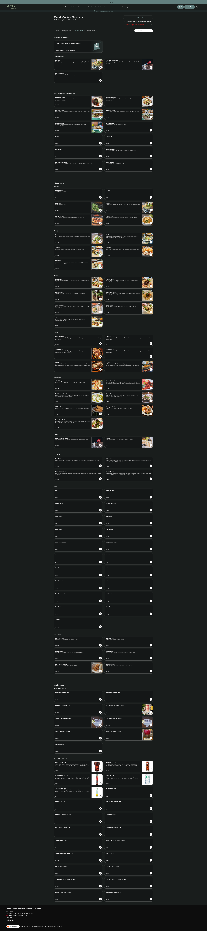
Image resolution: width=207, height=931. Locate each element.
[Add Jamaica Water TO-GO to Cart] (100, 847)
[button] (64, 31)
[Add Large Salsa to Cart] (151, 523)
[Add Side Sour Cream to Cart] (151, 601)
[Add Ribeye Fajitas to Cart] (151, 356)
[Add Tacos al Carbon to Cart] (100, 312)
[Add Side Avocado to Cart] (151, 588)
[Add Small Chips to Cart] (100, 536)
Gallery (73, 7)
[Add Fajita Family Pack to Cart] (100, 478)
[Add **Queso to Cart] (151, 197)
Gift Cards (98, 7)
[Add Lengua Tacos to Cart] (100, 299)
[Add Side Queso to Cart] (100, 575)
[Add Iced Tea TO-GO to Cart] (100, 808)
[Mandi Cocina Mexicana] (11, 7)
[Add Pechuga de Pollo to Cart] (151, 414)
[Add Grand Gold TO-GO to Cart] (100, 751)
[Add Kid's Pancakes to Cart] (151, 169)
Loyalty (90, 7)
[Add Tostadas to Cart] (100, 254)
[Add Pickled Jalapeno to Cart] (100, 562)
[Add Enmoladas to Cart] (151, 401)
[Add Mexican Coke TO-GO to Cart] (100, 782)
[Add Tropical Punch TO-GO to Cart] (151, 873)
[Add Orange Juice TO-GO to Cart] (100, 873)
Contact (106, 7)
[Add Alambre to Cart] (100, 369)
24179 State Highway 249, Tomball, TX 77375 (19, 913)
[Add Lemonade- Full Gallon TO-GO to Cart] (151, 834)
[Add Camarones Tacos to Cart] (151, 299)
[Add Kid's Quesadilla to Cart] (100, 80)
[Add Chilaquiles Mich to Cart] (100, 104)
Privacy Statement (37, 926)
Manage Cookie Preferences (53, 926)
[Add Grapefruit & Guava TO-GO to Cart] (151, 899)
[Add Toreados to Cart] (151, 613)
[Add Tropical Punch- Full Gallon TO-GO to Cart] (151, 886)
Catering (125, 7)
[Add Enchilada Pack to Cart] (151, 478)
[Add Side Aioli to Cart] (100, 613)
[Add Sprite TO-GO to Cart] (151, 782)
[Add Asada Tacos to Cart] (151, 312)
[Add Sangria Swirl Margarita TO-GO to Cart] (151, 712)
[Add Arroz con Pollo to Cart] (151, 645)
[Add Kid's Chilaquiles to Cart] (151, 156)
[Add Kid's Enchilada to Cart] (151, 671)
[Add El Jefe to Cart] (151, 369)
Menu (67, 7)
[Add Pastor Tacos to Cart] (100, 286)
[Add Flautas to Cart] (151, 241)
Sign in (198, 7)
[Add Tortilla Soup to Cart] (151, 223)
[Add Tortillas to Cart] (100, 626)
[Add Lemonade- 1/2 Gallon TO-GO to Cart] (100, 834)
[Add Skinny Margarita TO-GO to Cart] (100, 738)
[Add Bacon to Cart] (100, 143)
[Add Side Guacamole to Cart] (151, 575)
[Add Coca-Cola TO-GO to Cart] (100, 769)
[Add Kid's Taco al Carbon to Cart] (100, 671)
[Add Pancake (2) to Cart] (100, 156)
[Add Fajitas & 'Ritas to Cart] (151, 465)
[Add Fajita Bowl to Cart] (151, 254)
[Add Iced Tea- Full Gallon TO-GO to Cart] (100, 821)
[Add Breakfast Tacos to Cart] (100, 130)
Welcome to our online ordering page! (103, 2)
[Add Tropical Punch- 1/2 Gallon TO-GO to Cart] (100, 886)
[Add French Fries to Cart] (151, 536)
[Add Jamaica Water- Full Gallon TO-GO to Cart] (100, 860)
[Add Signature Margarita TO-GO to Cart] (100, 725)
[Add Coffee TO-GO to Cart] (151, 860)
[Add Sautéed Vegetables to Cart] (151, 510)
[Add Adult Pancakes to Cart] (151, 130)
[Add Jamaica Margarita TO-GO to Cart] (151, 738)
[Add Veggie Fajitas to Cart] (100, 356)
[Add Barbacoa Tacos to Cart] (151, 117)
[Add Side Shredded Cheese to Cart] (100, 601)
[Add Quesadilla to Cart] (100, 267)
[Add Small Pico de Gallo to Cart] (100, 549)
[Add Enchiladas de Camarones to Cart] (151, 388)
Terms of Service (25, 926)
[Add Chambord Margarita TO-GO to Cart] (100, 712)
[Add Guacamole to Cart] (100, 210)
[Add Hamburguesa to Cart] (100, 658)
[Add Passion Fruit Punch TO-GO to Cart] (100, 899)
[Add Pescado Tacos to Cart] (151, 286)
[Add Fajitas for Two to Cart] (151, 343)
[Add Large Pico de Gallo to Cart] (151, 549)
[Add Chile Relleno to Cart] (100, 414)
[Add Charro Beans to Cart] (100, 510)
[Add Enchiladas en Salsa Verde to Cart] (100, 401)
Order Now (189, 7)
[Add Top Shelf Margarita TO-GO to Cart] (151, 725)
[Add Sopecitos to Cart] (100, 241)
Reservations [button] (82, 7)
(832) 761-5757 (10, 911)
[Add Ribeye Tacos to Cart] (100, 325)
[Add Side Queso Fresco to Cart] (100, 588)
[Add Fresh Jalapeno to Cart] (151, 562)
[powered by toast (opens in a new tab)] (13, 927)
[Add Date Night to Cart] (100, 465)
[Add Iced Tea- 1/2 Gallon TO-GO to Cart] (151, 808)
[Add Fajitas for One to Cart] (100, 343)
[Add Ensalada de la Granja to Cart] (100, 426)
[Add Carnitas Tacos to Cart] (100, 117)
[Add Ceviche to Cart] (100, 67)
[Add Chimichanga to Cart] (100, 388)
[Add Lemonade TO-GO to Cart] (151, 821)
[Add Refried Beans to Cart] (151, 497)
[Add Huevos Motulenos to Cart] (151, 104)
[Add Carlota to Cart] (151, 445)
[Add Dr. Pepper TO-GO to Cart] (151, 795)
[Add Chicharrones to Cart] (100, 197)
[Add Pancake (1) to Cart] (151, 143)
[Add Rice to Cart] (100, 497)
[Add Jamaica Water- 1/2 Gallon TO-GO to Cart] (151, 847)
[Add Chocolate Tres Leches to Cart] (151, 67)
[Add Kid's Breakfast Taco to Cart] (100, 169)
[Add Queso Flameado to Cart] (100, 223)
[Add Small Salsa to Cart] (100, 523)
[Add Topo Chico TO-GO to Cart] (100, 795)
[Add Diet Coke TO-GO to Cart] (151, 769)
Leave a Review (115, 7)
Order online (10, 920)
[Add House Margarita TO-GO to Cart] (100, 699)
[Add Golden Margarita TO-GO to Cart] (151, 699)
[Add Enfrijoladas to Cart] (151, 658)
